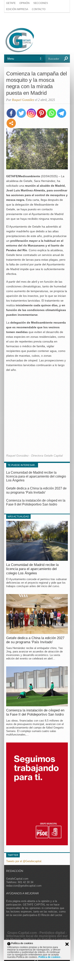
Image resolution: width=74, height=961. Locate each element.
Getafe (11, 3)
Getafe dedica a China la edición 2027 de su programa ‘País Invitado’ (35, 640)
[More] (11, 123)
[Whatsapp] (51, 113)
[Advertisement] (37, 20)
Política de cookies (49, 957)
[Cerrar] (67, 944)
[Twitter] (21, 113)
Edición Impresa (17, 9)
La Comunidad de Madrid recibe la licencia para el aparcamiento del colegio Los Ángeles (36, 476)
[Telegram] (61, 113)
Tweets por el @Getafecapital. (24, 861)
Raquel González (23, 100)
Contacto (38, 9)
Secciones (40, 3)
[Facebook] (11, 113)
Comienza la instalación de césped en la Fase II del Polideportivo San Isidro (35, 712)
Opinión (24, 3)
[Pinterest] (41, 113)
